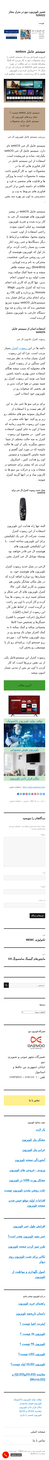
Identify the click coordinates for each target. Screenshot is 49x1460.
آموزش (25, 801)
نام (43, 873)
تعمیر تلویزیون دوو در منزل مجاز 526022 (32, 1451)
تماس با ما (39, 1440)
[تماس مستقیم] (5, 1455)
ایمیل (42, 886)
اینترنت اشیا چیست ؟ (32, 1323)
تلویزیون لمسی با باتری (31, 1415)
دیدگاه (42, 835)
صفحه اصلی (38, 1431)
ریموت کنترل (19, 348)
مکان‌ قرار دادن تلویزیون (24, 778)
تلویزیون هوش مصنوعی (24, 749)
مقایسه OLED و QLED (30, 1411)
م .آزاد (43, 801)
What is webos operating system (34, 787)
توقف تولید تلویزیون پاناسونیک (24, 721)
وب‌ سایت (42, 900)
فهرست (41, 23)
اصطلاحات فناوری (15, 801)
